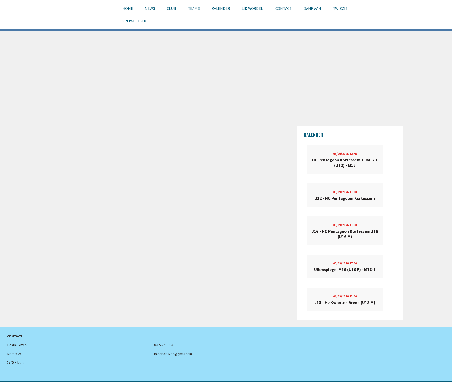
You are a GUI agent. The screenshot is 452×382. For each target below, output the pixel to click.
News (150, 8)
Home (127, 8)
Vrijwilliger (134, 21)
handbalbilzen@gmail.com (173, 354)
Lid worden (253, 8)
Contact (283, 8)
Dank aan (312, 8)
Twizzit (340, 8)
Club (171, 8)
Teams (194, 8)
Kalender (221, 8)
